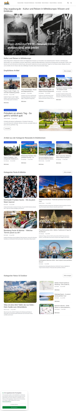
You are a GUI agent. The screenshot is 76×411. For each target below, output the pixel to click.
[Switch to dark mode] (71, 3)
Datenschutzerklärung (6, 401)
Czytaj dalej (7, 128)
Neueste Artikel (20, 2)
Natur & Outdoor (45, 2)
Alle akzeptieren (14, 407)
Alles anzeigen (67, 71)
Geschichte (60, 2)
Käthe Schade (41, 160)
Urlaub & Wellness (53, 2)
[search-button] (68, 2)
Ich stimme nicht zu (14, 404)
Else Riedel (10, 50)
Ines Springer (41, 93)
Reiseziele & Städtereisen (29, 2)
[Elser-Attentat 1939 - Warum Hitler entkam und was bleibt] (38, 34)
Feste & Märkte (38, 2)
